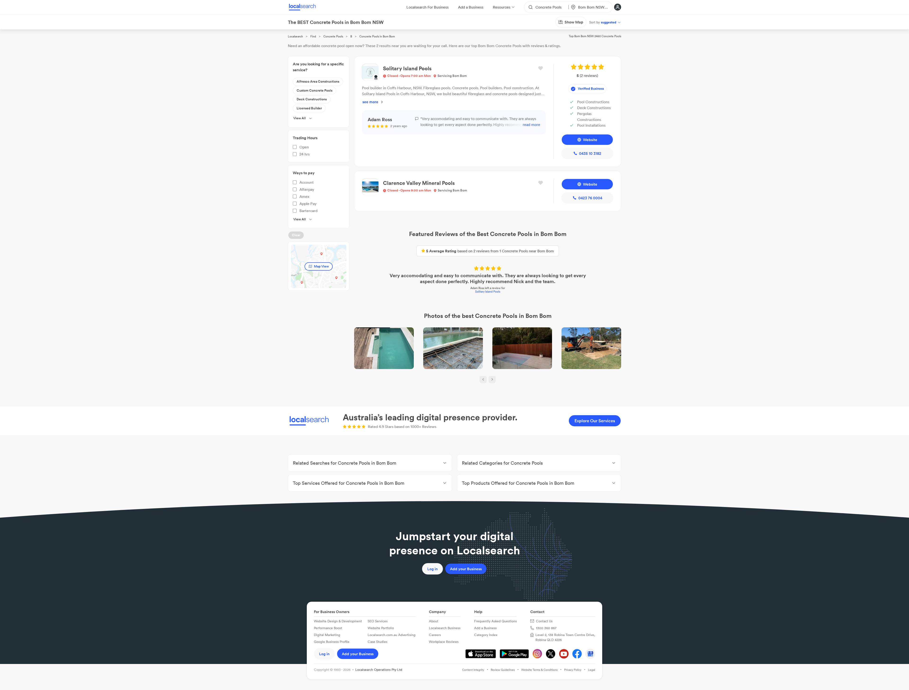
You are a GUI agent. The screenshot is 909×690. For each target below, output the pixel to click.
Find (313, 36)
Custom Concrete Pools (314, 90)
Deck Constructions (312, 99)
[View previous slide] (483, 379)
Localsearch (295, 36)
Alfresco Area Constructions (318, 81)
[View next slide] (492, 379)
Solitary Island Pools (487, 291)
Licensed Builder (309, 108)
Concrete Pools (333, 36)
